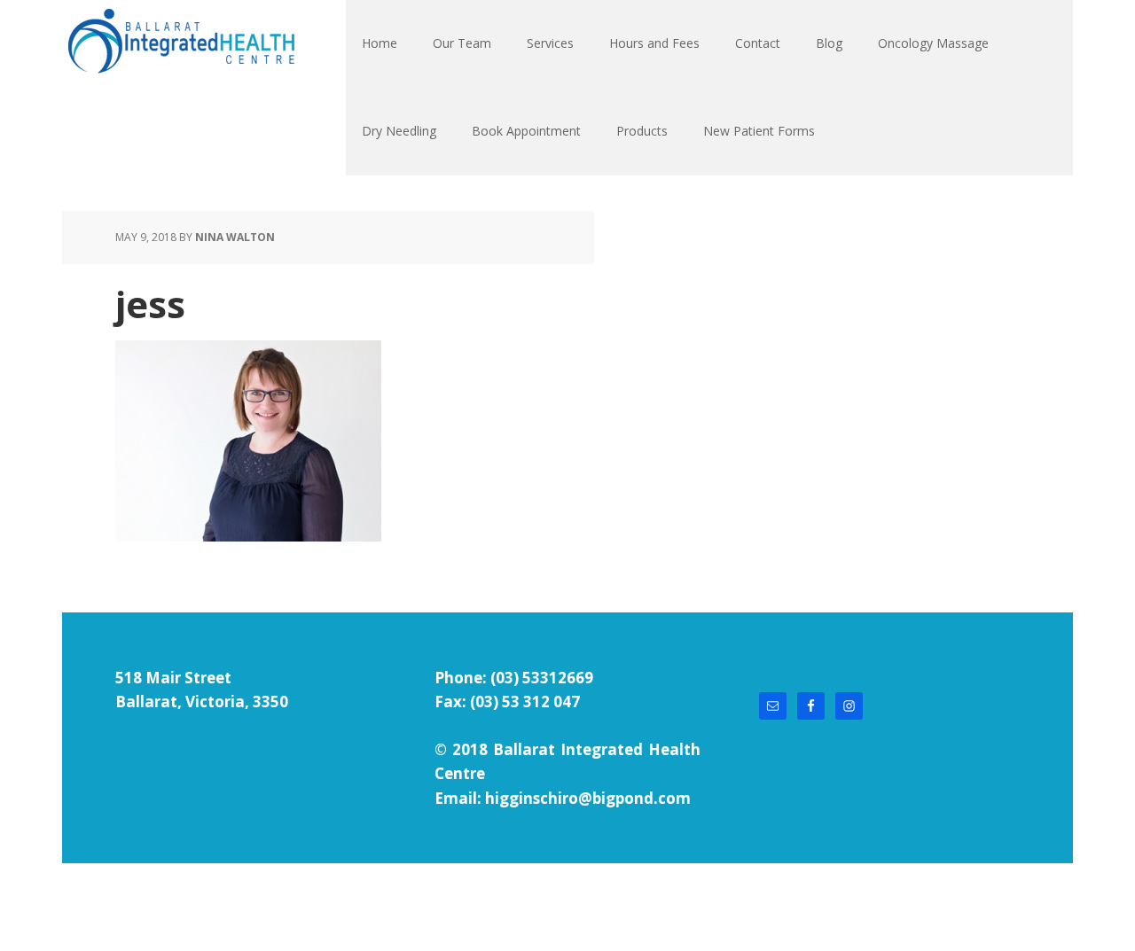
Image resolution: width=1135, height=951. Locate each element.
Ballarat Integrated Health (180, 44)
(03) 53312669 (541, 677)
